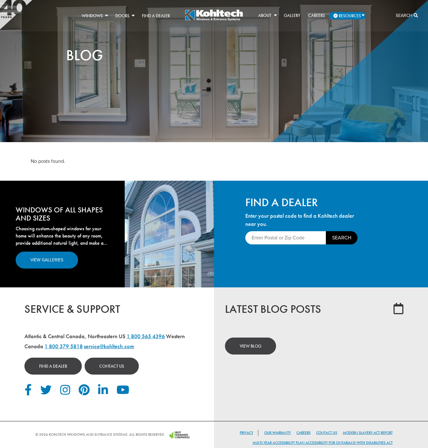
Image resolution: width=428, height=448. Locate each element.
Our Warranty (277, 432)
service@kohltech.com (109, 346)
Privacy (246, 432)
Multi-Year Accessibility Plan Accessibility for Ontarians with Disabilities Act (323, 442)
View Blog (250, 346)
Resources (349, 16)
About (264, 15)
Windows (92, 16)
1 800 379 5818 (63, 346)
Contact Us (111, 366)
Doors (122, 16)
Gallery (292, 15)
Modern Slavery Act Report (368, 432)
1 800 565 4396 (146, 336)
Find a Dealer (156, 16)
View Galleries (46, 260)
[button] (106, 15)
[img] (213, 20)
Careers (316, 15)
